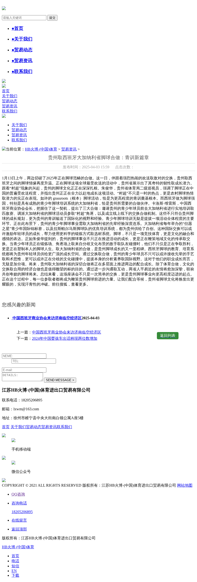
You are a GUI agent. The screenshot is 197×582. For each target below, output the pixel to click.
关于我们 (9, 96)
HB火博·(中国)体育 (41, 149)
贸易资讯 (9, 106)
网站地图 (184, 485)
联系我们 (9, 111)
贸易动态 (9, 101)
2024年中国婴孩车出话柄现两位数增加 (64, 338)
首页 (6, 91)
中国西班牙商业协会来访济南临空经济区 (66, 332)
